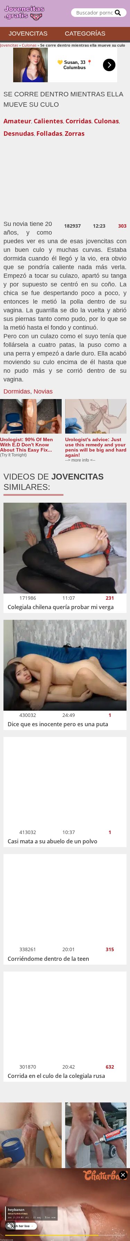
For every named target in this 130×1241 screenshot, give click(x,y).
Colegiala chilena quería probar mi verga (61, 607)
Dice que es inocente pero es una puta (58, 724)
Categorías (85, 33)
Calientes (48, 121)
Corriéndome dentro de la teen (48, 959)
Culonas (29, 45)
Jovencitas (28, 33)
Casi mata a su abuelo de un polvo (52, 841)
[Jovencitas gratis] (65, 13)
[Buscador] (117, 12)
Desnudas (18, 133)
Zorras (75, 133)
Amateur (17, 121)
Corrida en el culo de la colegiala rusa (56, 1076)
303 (122, 226)
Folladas (49, 133)
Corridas (79, 121)
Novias (43, 391)
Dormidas (16, 391)
